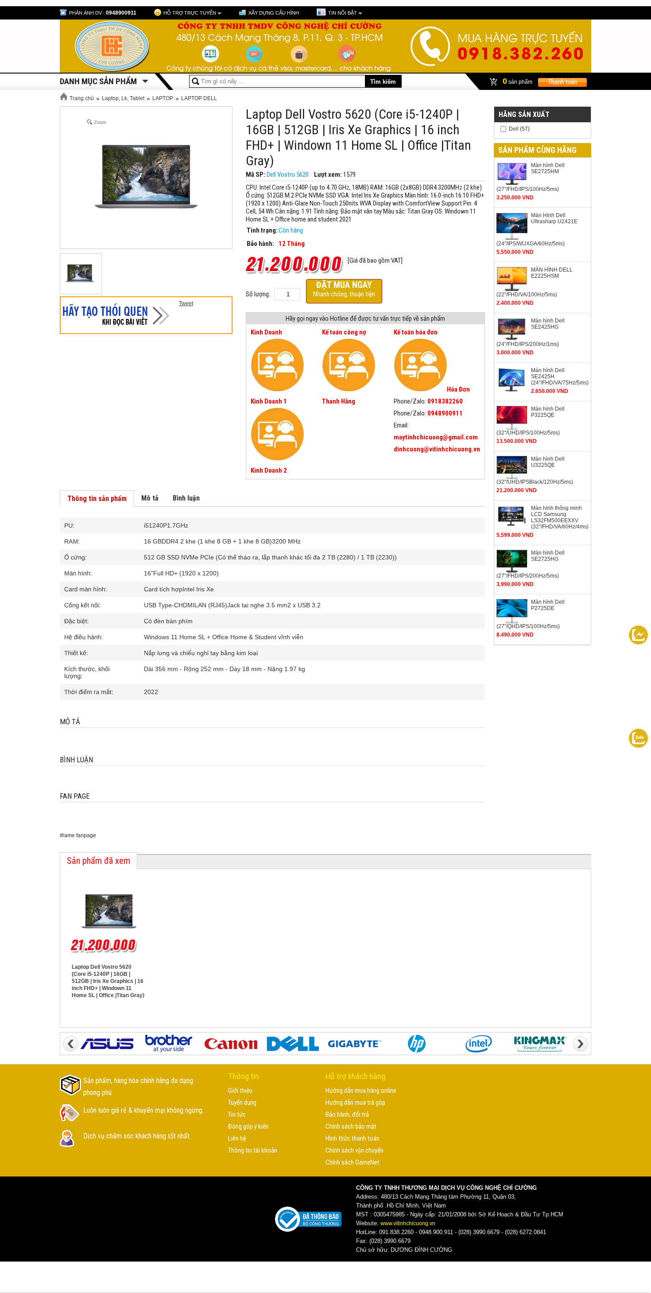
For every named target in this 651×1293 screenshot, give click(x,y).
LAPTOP (162, 98)
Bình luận (186, 498)
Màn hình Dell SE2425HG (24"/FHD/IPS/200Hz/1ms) (530, 332)
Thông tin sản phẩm (97, 498)
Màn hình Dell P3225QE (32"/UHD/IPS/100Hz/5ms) (530, 421)
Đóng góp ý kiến (248, 1126)
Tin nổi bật (342, 13)
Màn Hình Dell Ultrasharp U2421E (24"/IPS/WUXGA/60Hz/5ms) (536, 229)
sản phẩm (518, 81)
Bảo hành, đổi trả (347, 1114)
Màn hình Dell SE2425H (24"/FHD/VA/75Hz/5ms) (560, 376)
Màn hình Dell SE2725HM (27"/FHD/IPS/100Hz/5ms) (530, 177)
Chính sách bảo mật (351, 1126)
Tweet (186, 303)
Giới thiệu (240, 1091)
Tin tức (237, 1114)
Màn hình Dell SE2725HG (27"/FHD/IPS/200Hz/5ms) (530, 564)
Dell (514, 129)
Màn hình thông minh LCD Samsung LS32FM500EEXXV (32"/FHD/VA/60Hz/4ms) (560, 517)
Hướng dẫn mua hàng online (361, 1091)
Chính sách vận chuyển (355, 1150)
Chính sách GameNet (353, 1162)
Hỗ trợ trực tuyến (189, 13)
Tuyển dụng (242, 1103)
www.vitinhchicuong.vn (407, 1223)
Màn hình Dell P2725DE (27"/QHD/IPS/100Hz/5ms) (530, 614)
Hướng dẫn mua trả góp (355, 1103)
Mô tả (150, 498)
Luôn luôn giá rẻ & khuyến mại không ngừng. (143, 1110)
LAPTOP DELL (199, 98)
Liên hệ (237, 1138)
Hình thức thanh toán (353, 1138)
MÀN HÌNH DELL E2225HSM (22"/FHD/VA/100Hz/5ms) (534, 282)
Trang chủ (81, 98)
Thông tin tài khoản (252, 1150)
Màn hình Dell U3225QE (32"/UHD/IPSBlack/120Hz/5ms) (534, 470)
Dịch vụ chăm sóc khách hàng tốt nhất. (137, 1136)
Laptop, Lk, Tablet (123, 98)
